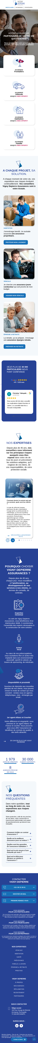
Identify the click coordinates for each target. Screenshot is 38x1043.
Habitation (19, 953)
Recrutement (19, 992)
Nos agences (19, 986)
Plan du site (15, 1034)
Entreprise (19, 7)
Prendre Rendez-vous (19, 900)
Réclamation (19, 989)
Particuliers (10, 7)
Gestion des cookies (15, 1036)
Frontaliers (28, 7)
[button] (8, 540)
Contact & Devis (17, 1039)
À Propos (19, 982)
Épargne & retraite (19, 967)
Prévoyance (19, 960)
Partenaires (19, 996)
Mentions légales (6, 1034)
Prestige (19, 970)
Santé (19, 957)
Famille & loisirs (19, 964)
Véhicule (18, 950)
